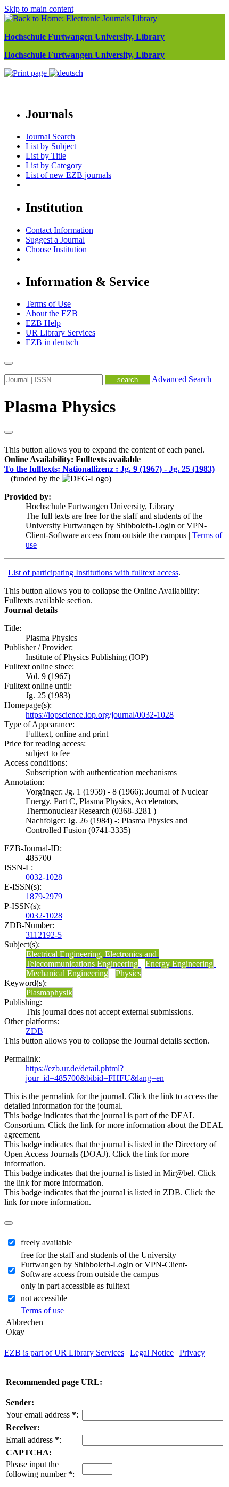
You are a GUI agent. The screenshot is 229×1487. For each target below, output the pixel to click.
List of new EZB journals (68, 175)
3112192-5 (44, 934)
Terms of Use (48, 303)
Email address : (33, 1439)
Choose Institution (56, 249)
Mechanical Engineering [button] (67, 973)
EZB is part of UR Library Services (64, 1352)
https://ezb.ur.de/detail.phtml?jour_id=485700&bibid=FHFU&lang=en (95, 1073)
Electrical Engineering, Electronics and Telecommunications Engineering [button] (92, 958)
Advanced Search (181, 379)
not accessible (44, 1298)
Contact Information (59, 230)
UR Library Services (60, 332)
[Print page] (26, 72)
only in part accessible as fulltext (75, 1285)
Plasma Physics (60, 406)
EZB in (52, 342)
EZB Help (43, 323)
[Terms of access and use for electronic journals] (7, 478)
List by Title (46, 155)
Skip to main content (38, 8)
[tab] (114, 459)
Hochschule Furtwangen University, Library (84, 36)
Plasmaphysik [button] (49, 992)
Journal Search (50, 136)
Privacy (192, 1352)
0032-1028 (44, 877)
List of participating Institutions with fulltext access (93, 572)
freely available (46, 1242)
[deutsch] (66, 72)
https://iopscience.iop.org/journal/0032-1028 (100, 714)
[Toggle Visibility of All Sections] (8, 432)
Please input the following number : (40, 1469)
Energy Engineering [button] (179, 963)
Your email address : (42, 1414)
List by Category (54, 165)
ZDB (34, 1031)
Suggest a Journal (55, 239)
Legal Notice (152, 1352)
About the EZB (52, 313)
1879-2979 (44, 896)
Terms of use (42, 1310)
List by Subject (51, 146)
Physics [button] (128, 973)
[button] (72, 459)
